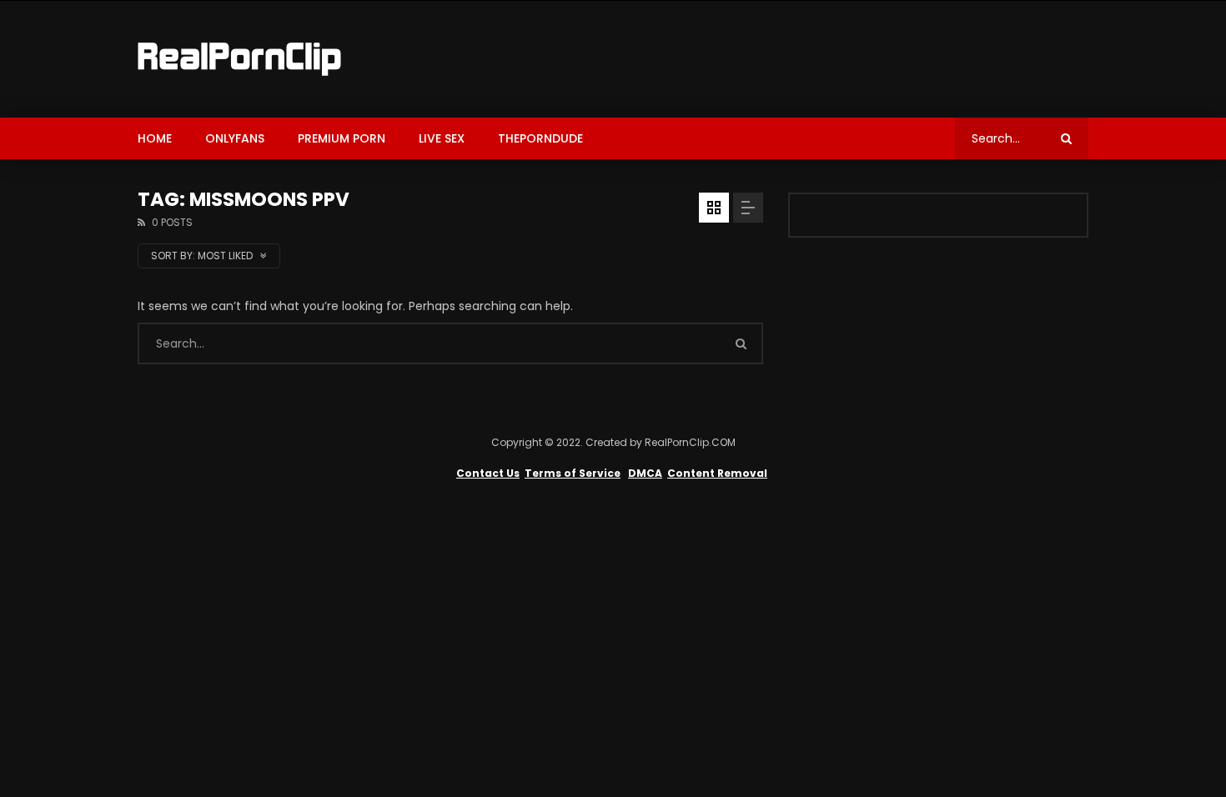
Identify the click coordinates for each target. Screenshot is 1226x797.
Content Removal (717, 473)
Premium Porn (341, 138)
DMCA (645, 473)
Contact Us (488, 473)
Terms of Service (573, 473)
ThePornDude (540, 138)
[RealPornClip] (239, 59)
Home (155, 138)
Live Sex (442, 138)
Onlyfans (234, 138)
